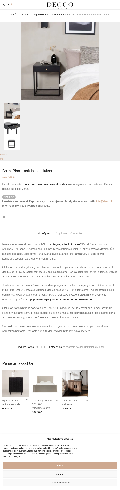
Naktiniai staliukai (64, 14)
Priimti (60, 465)
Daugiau (35, 412)
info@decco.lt (104, 201)
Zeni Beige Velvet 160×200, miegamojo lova (42, 404)
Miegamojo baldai (41, 14)
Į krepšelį (6, 408)
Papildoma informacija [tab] (69, 233)
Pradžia (14, 14)
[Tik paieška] (5, 5)
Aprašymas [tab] (45, 233)
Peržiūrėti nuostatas (60, 482)
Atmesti (60, 474)
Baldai (25, 14)
